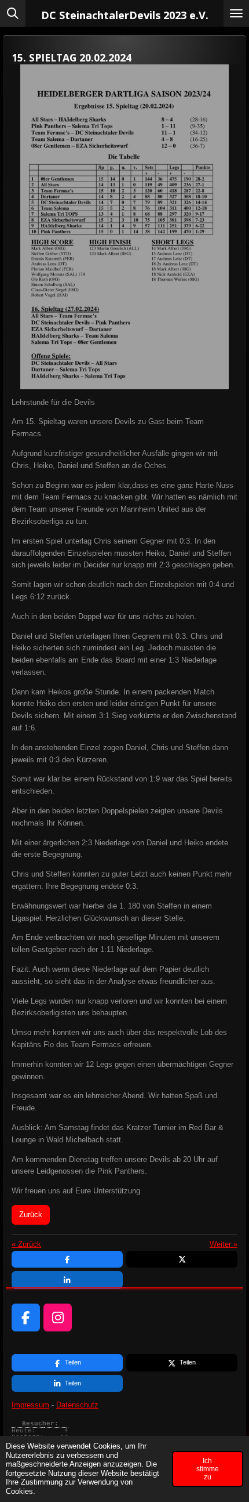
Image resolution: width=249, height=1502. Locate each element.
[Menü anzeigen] (236, 13)
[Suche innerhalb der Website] (12, 13)
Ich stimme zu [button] (207, 1469)
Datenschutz (77, 1404)
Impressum (30, 1404)
